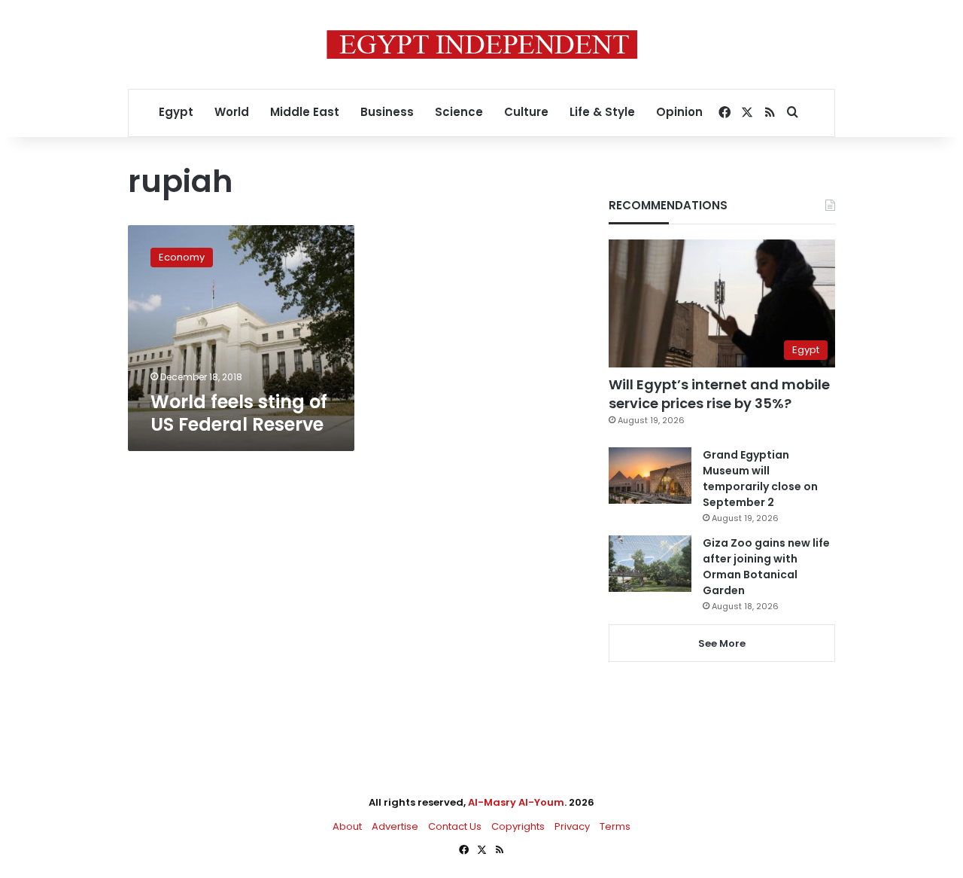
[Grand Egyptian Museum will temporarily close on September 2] (650, 475)
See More (722, 643)
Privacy (572, 826)
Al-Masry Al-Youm (516, 802)
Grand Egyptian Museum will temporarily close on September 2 (760, 478)
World (231, 112)
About (347, 826)
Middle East (304, 112)
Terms (615, 826)
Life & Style (602, 112)
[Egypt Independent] (482, 44)
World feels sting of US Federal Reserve (238, 413)
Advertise (395, 826)
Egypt (176, 112)
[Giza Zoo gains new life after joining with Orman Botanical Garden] (650, 563)
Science (459, 112)
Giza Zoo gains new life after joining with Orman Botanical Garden (766, 566)
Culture (526, 112)
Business (387, 112)
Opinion (679, 112)
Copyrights (518, 826)
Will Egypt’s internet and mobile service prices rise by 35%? (719, 394)
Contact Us (455, 826)
